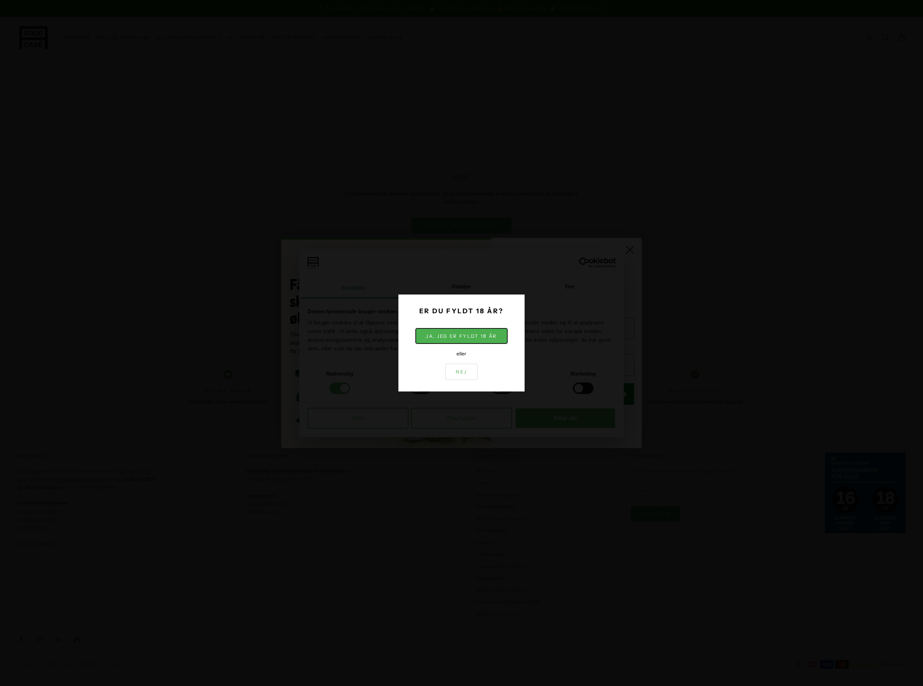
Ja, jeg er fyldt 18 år (461, 336)
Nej (461, 372)
